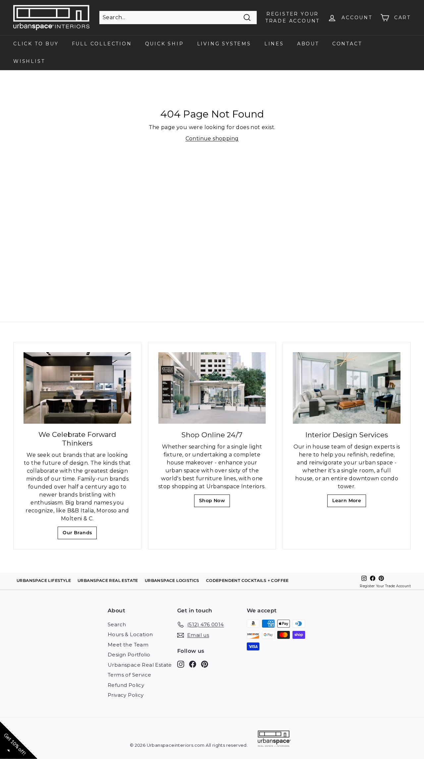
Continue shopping (212, 138)
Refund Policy (126, 685)
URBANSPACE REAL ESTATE (108, 580)
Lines (274, 44)
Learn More (348, 502)
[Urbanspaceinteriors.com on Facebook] (192, 664)
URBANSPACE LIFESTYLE (44, 580)
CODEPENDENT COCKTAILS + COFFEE (247, 580)
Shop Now (214, 502)
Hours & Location (130, 634)
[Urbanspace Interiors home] (274, 739)
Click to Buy (36, 44)
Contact (347, 44)
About (308, 44)
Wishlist (29, 61)
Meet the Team (128, 644)
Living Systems (224, 44)
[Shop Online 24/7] (212, 388)
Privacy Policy (126, 695)
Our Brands (80, 534)
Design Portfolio (129, 654)
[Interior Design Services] (346, 388)
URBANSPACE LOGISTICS (172, 580)
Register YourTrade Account (292, 17)
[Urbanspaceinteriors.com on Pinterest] (204, 664)
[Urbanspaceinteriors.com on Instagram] (180, 664)
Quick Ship (164, 44)
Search (117, 624)
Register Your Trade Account (385, 586)
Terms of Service (129, 675)
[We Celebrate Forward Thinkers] (77, 388)
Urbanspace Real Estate (140, 665)
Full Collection (102, 44)
